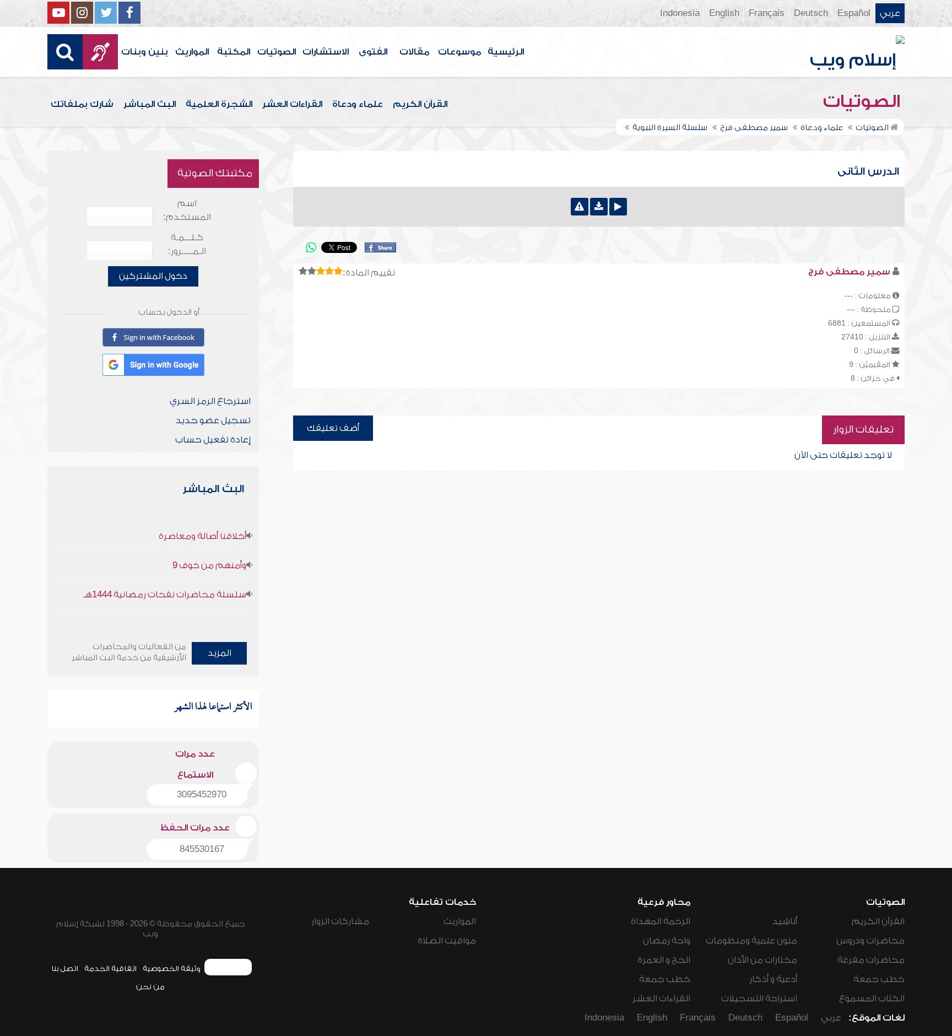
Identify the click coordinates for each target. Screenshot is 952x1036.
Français (767, 13)
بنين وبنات (144, 52)
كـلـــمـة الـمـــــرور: (187, 244)
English (724, 13)
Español (853, 13)
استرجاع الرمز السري (210, 401)
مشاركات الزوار (340, 921)
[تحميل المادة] (599, 206)
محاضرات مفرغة (871, 960)
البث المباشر (149, 104)
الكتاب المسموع (872, 998)
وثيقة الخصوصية (172, 968)
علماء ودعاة (357, 104)
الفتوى (373, 52)
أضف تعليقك (333, 428)
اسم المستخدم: (187, 210)
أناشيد (784, 921)
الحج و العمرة (663, 960)
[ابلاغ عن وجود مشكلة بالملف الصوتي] (579, 206)
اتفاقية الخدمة (110, 968)
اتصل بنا (64, 968)
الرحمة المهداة (660, 921)
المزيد (219, 653)
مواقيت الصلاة (447, 941)
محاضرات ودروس (870, 941)
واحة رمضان (666, 941)
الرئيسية (506, 52)
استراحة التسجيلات (759, 998)
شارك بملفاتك (82, 104)
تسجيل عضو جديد (213, 420)
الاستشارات (325, 52)
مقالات (414, 52)
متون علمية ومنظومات (751, 941)
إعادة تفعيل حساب (213, 440)
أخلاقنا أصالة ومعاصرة (202, 536)
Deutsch (811, 13)
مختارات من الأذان (762, 960)
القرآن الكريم (420, 104)
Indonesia (680, 13)
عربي (890, 13)
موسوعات (459, 52)
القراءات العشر (292, 104)
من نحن (150, 987)
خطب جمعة (879, 979)
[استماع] (618, 206)
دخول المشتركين (153, 276)
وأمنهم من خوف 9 (209, 565)
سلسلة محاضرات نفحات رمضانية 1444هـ (164, 595)
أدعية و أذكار (773, 979)
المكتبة (233, 52)
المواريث (192, 52)
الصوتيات (276, 52)
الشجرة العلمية (219, 104)
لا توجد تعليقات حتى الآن (843, 455)
